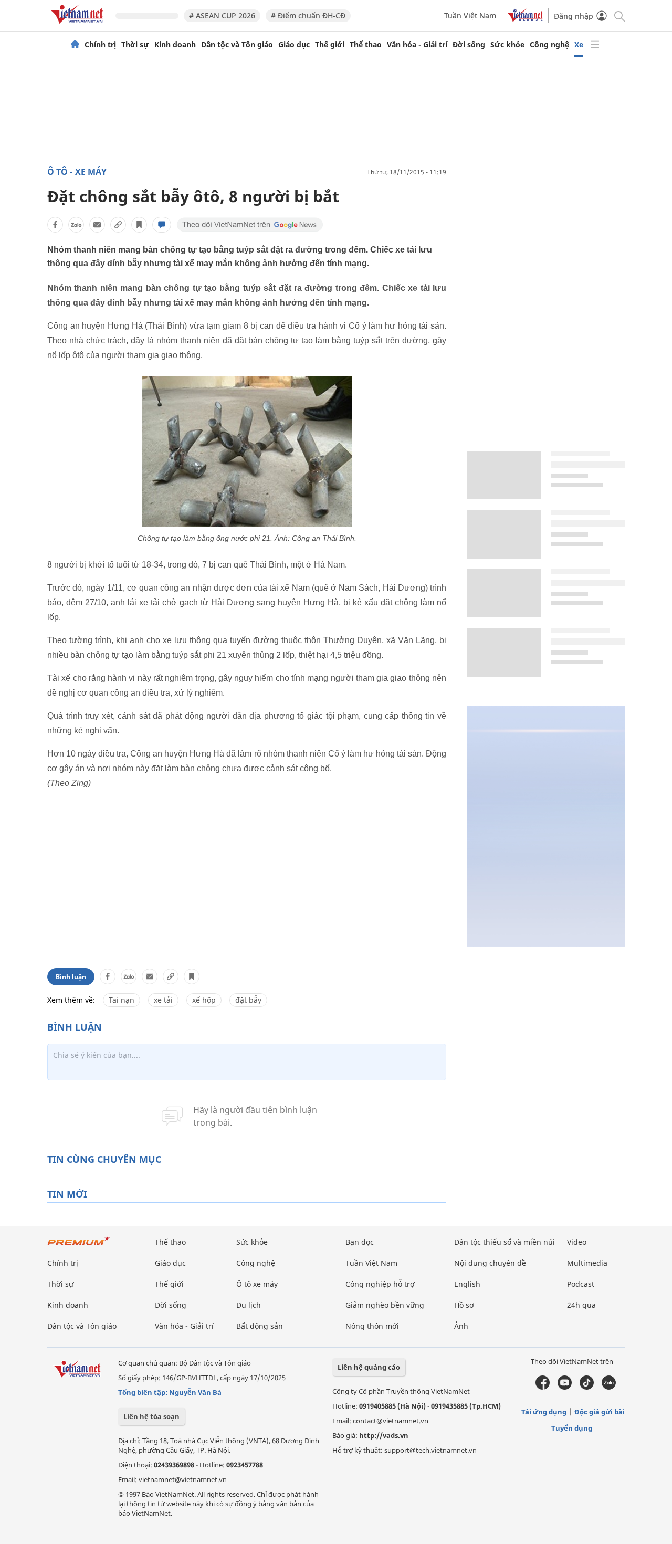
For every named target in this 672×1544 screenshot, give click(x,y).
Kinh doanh (175, 44)
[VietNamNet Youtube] (565, 1387)
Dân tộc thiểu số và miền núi (504, 1242)
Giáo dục (294, 44)
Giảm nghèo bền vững (384, 1305)
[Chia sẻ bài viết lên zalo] (76, 225)
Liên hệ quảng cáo (369, 1367)
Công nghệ (549, 44)
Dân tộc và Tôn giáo (237, 44)
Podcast (580, 1284)
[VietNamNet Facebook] (543, 1387)
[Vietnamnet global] (525, 19)
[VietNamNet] (75, 44)
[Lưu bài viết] (139, 225)
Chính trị (100, 44)
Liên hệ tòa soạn (151, 1416)
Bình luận (71, 976)
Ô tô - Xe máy (77, 171)
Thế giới (329, 44)
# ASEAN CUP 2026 (222, 15)
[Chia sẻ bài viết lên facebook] (55, 225)
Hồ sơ (464, 1305)
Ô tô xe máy (257, 1284)
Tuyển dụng (571, 1428)
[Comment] (161, 225)
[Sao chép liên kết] (118, 225)
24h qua (581, 1305)
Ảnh (461, 1326)
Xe (578, 44)
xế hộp (204, 1000)
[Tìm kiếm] (619, 15)
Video (576, 1242)
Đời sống (469, 44)
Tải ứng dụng (543, 1411)
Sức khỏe (507, 44)
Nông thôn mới (372, 1326)
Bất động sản (259, 1326)
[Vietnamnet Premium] (78, 1246)
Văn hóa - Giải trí (417, 44)
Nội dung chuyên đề (490, 1263)
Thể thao (366, 44)
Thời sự (135, 44)
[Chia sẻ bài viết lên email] (97, 225)
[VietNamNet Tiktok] (587, 1387)
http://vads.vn (383, 1435)
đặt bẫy (248, 1000)
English (467, 1284)
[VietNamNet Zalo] (609, 1387)
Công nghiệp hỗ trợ (380, 1284)
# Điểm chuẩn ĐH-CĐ (308, 15)
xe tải (163, 1000)
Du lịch (248, 1305)
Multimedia (587, 1263)
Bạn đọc (359, 1242)
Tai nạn (121, 1000)
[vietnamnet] (78, 25)
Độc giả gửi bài (599, 1411)
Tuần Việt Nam (470, 15)
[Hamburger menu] (595, 44)
